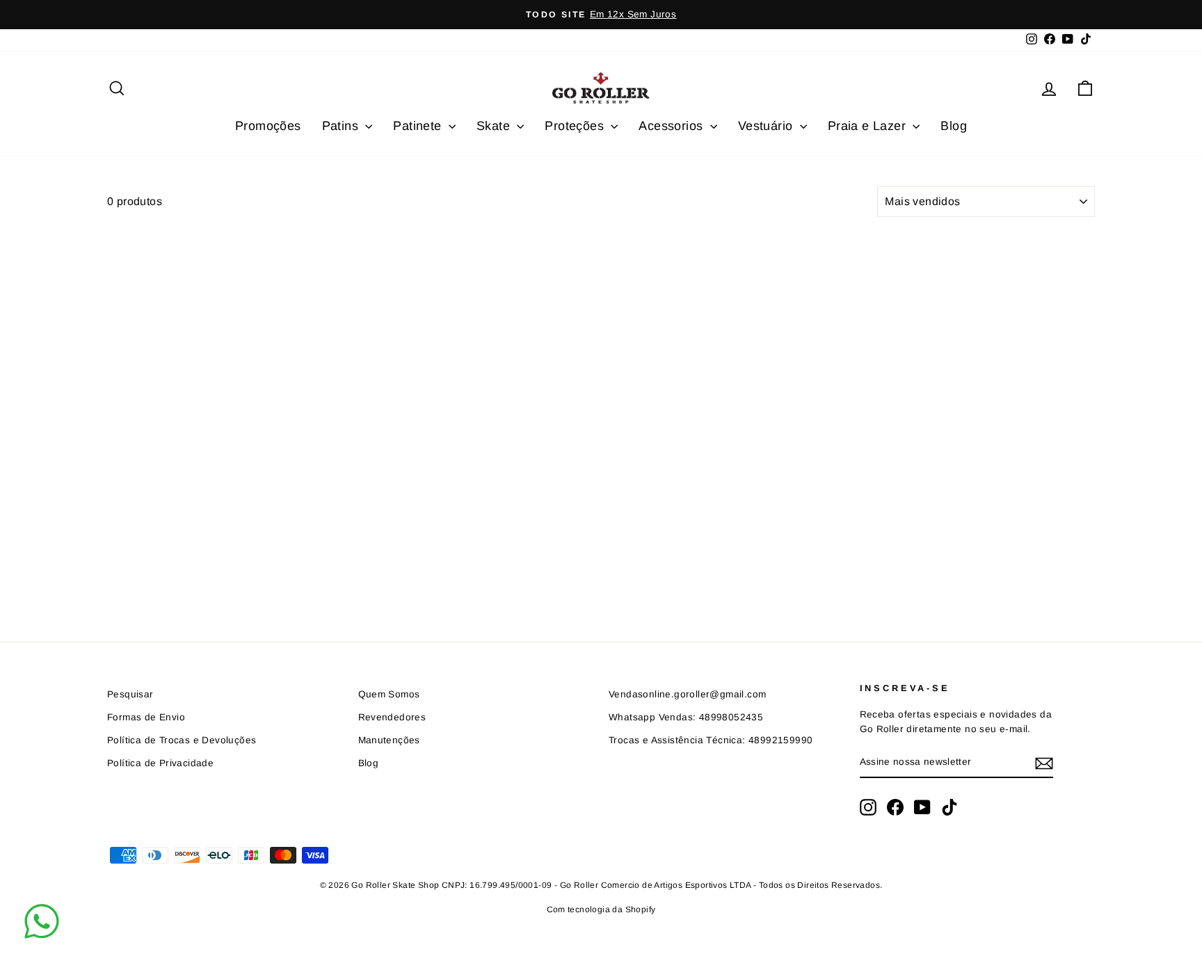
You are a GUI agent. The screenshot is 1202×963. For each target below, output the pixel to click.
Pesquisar (130, 694)
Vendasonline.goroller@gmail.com (687, 694)
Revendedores (392, 717)
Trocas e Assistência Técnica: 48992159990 (710, 740)
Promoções (268, 126)
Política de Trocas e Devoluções (181, 740)
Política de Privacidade (160, 763)
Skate (494, 126)
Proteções (576, 126)
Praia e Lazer (869, 126)
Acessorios (672, 126)
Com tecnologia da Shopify (601, 909)
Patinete (419, 126)
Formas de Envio (146, 717)
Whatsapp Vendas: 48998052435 (686, 717)
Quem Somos (389, 694)
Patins (342, 126)
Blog (953, 126)
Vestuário (767, 126)
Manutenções (389, 740)
